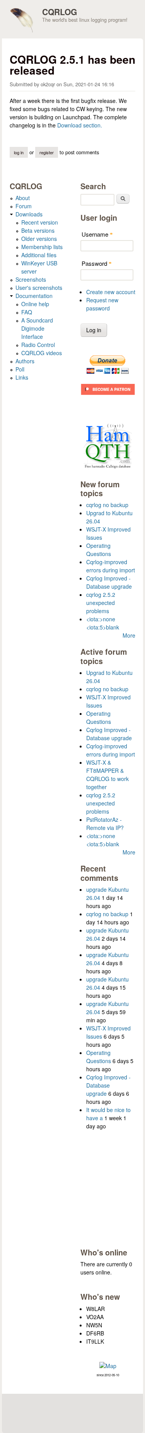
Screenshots (30, 279)
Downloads (29, 214)
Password (97, 263)
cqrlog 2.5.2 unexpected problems (100, 603)
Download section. (79, 125)
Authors (24, 361)
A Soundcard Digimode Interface (37, 328)
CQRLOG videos (41, 353)
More (129, 635)
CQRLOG (59, 11)
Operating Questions (98, 550)
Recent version (39, 222)
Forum (23, 206)
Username (97, 234)
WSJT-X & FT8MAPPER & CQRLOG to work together (107, 774)
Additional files (38, 255)
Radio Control (38, 345)
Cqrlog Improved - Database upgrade (109, 582)
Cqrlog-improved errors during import (110, 566)
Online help (35, 304)
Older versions (39, 238)
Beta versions (38, 230)
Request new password (102, 304)
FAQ (26, 312)
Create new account (110, 292)
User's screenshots (38, 287)
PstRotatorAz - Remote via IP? (105, 824)
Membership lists (42, 247)
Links (21, 377)
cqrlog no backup (107, 505)
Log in (19, 152)
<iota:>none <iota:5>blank (102, 623)
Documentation (34, 296)
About (22, 198)
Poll (19, 369)
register (46, 152)
